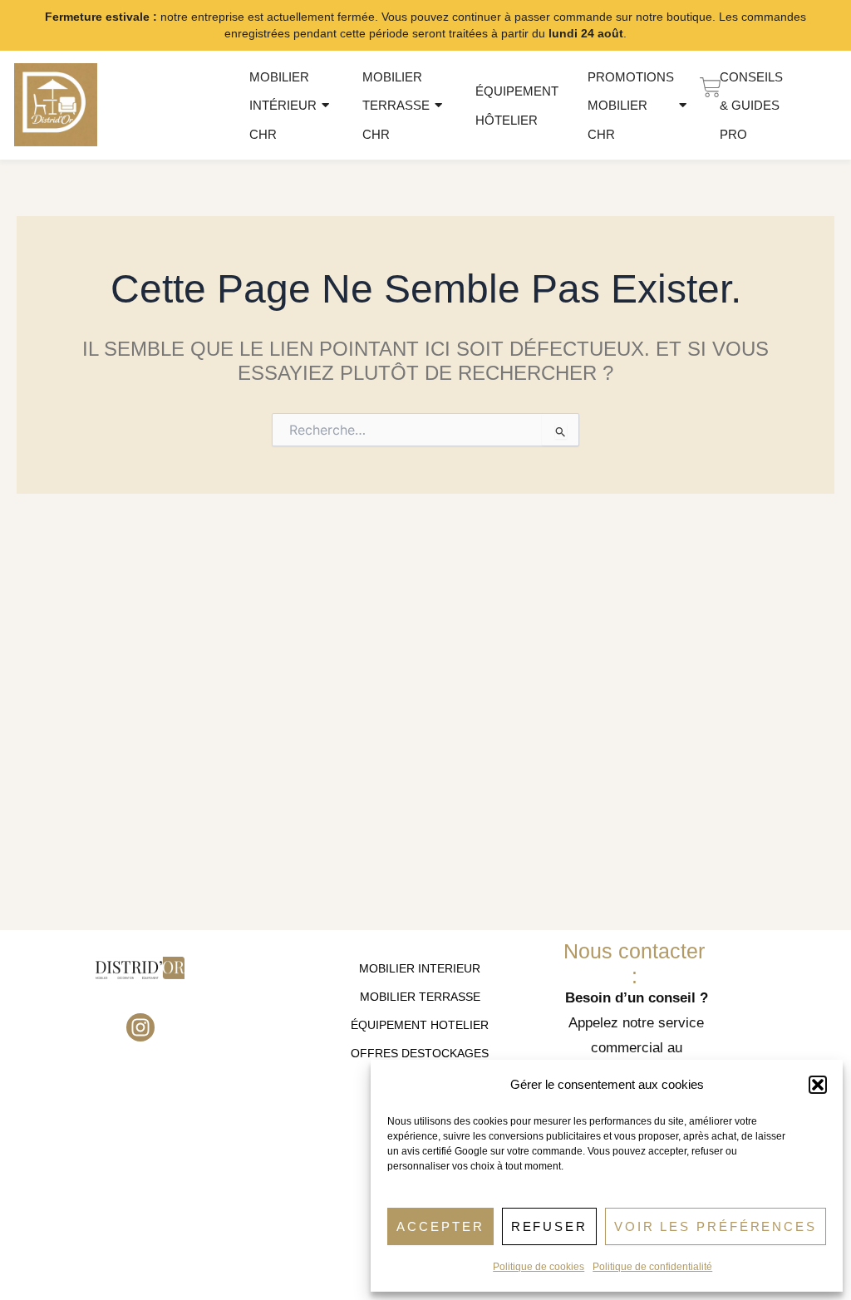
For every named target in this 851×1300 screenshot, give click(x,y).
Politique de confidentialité (652, 1267)
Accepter (440, 1226)
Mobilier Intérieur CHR (283, 105)
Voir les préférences (715, 1226)
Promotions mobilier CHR (631, 105)
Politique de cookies (538, 1267)
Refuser (549, 1226)
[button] (817, 1084)
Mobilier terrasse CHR (396, 105)
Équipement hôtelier (516, 105)
